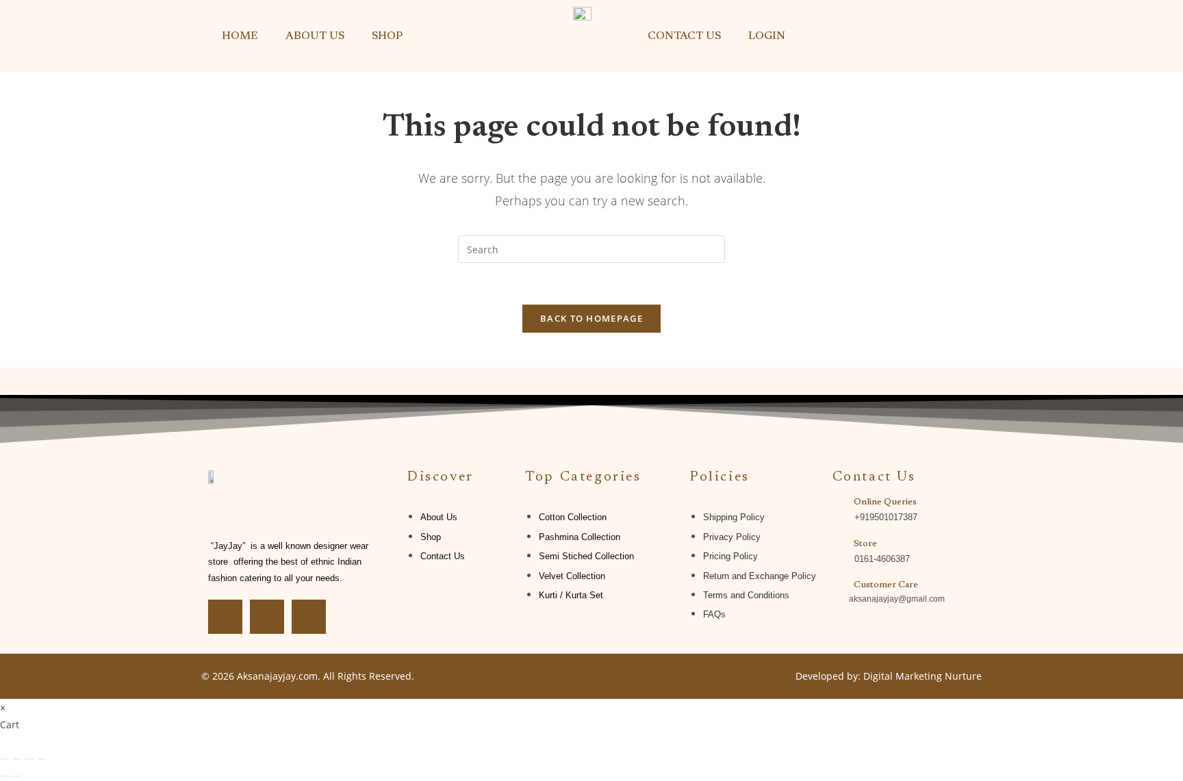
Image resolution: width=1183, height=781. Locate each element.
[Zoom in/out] (5, 759)
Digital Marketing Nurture (922, 675)
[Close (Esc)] (42, 759)
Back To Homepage (591, 318)
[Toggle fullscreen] (17, 759)
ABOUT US (314, 36)
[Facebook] (225, 617)
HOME (240, 36)
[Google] (309, 617)
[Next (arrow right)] (17, 776)
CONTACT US (684, 36)
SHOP (387, 36)
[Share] (29, 759)
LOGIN (766, 36)
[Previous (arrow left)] (5, 776)
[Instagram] (267, 617)
